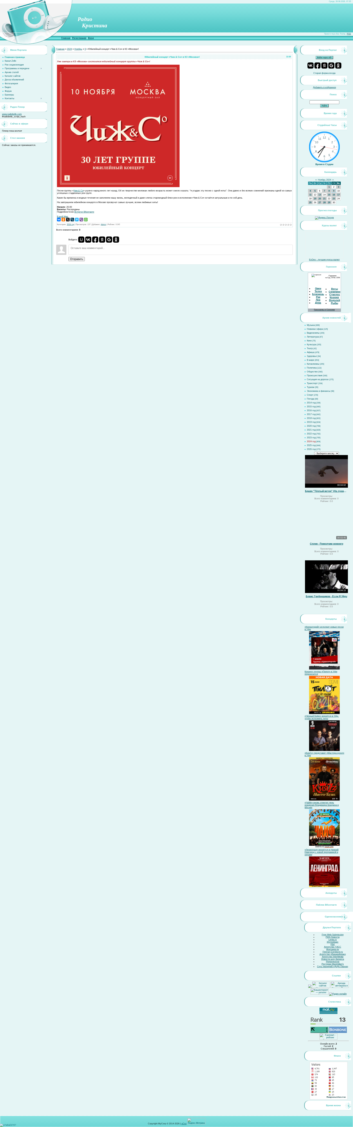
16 (334, 194)
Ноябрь (78, 49)
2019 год (311, 422)
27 (319, 202)
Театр (310, 348)
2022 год (311, 433)
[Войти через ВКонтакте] (88, 240)
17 (338, 194)
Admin (103, 224)
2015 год (311, 406)
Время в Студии (324, 164)
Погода (310, 399)
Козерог (334, 297)
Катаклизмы (313, 364)
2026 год (311, 449)
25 (310, 202)
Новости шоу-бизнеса (332, 959)
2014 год (311, 402)
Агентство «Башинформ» (332, 954)
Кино (309, 340)
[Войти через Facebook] (95, 240)
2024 (69, 49)
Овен (318, 288)
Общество (312, 371)
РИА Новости (333, 937)
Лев (318, 300)
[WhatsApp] (86, 219)
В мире (310, 360)
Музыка (311, 325)
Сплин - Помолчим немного (326, 543)
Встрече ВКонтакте (84, 212)
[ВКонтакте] (59, 219)
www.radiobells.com (12, 114)
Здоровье (312, 356)
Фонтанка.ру (332, 949)
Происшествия (314, 375)
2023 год (311, 437)
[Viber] (81, 219)
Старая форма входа (324, 73)
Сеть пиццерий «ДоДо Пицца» (332, 966)
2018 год (311, 418)
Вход (91, 38)
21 (324, 198)
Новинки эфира (315, 329)
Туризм (310, 387)
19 (315, 198)
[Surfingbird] (77, 219)
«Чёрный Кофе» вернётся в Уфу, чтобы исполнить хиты (322, 717)
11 (310, 194)
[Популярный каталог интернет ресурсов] (338, 1032)
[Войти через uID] (81, 240)
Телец (318, 291)
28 (324, 202)
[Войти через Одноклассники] (116, 240)
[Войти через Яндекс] (102, 240)
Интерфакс (332, 942)
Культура (311, 344)
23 (334, 198)
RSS (349, 34)
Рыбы (334, 303)
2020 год (311, 426)
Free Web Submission (333, 934)
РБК (333, 944)
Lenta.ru (332, 939)
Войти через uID (324, 58)
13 (319, 194)
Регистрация (79, 38)
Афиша (310, 352)
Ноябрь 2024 (324, 180)
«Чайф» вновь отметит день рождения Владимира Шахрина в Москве (322, 805)
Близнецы (318, 294)
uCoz (184, 1123)
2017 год (311, 414)
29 (329, 202)
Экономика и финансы (318, 391)
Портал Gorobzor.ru (333, 951)
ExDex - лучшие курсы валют (324, 259)
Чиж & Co (78, 190)
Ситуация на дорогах (318, 379)
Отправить (76, 259)
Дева (318, 302)
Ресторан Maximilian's (333, 964)
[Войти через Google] (109, 240)
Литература (313, 336)
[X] (68, 219)
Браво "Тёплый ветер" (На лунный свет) (326, 491)
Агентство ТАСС (332, 947)
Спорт (310, 395)
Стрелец (334, 294)
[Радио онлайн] (338, 994)
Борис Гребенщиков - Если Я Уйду (326, 596)
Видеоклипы (313, 333)
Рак (318, 297)
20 (319, 198)
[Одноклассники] (63, 219)
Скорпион (334, 291)
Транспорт (312, 383)
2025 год (311, 445)
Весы (334, 289)
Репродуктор (332, 961)
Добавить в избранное (324, 87)
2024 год (70, 224)
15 (329, 194)
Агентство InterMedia (332, 956)
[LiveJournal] (72, 219)
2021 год (311, 430)
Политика (312, 367)
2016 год (311, 410)
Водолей (334, 300)
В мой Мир (62, 216)
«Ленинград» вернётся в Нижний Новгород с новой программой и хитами (321, 852)
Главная (65, 38)
